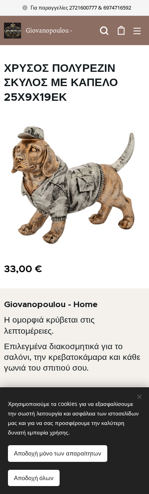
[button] (104, 30)
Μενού (137, 30)
